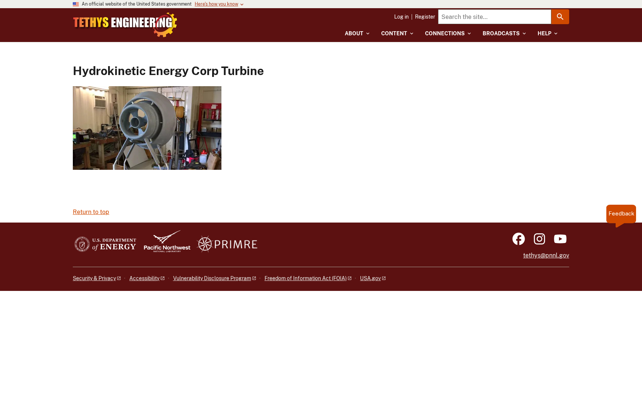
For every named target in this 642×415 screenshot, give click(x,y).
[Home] (125, 25)
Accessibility (144, 278)
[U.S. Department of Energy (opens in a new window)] (105, 244)
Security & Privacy (94, 278)
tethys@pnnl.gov (546, 255)
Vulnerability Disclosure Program (212, 278)
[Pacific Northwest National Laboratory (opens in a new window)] (164, 244)
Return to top (91, 211)
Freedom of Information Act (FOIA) (306, 278)
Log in (401, 16)
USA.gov (370, 278)
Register (425, 16)
